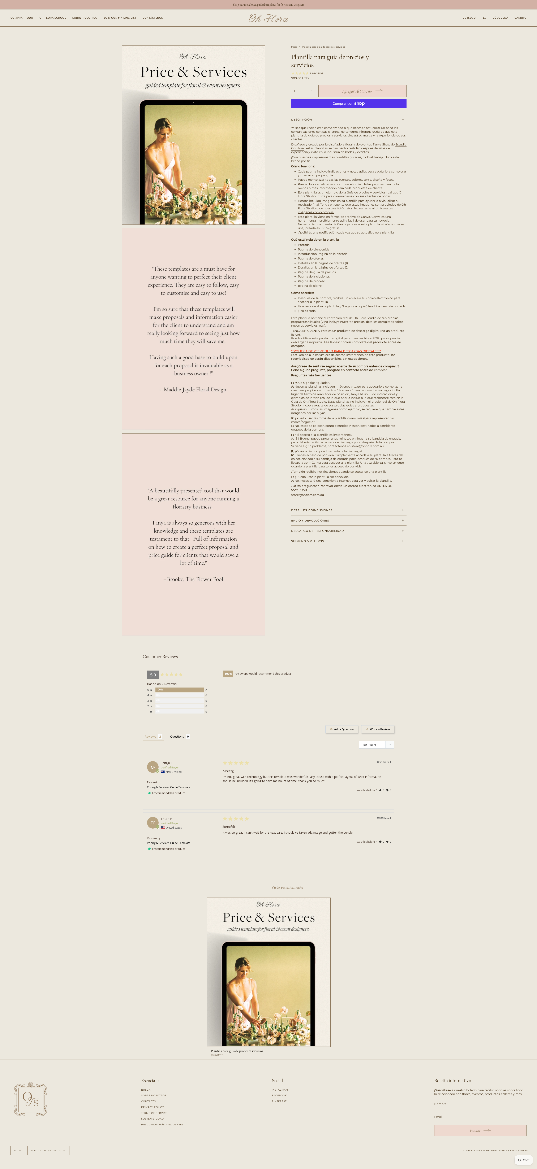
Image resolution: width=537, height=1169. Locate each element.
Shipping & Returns (307, 541)
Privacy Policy (152, 1107)
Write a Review (380, 729)
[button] (21, 17)
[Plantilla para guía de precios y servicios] (268, 972)
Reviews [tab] (150, 736)
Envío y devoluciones (310, 520)
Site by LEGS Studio (513, 1150)
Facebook (279, 1095)
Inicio (294, 46)
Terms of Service (154, 1113)
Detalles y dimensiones (311, 510)
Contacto (148, 1101)
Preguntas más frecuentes (162, 1124)
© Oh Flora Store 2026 (480, 1150)
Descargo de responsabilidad (317, 530)
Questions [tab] (177, 736)
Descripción (301, 119)
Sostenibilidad (152, 1118)
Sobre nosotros (153, 1095)
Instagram (280, 1089)
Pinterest (279, 1101)
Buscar (146, 1089)
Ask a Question (344, 729)
